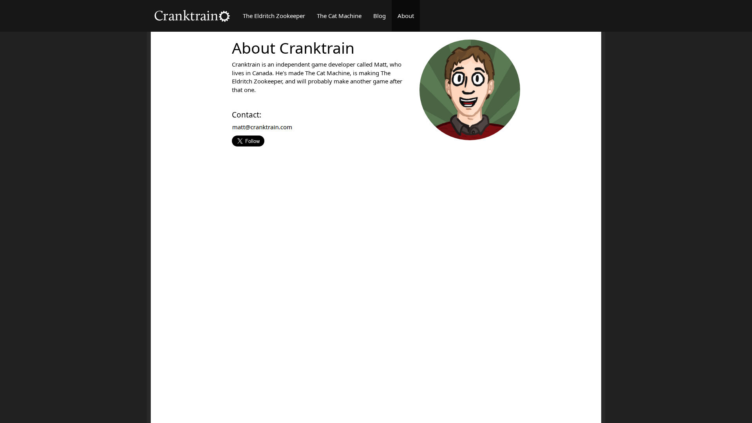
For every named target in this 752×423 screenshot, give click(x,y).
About (406, 16)
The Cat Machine (339, 16)
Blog (379, 16)
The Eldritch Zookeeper (274, 16)
